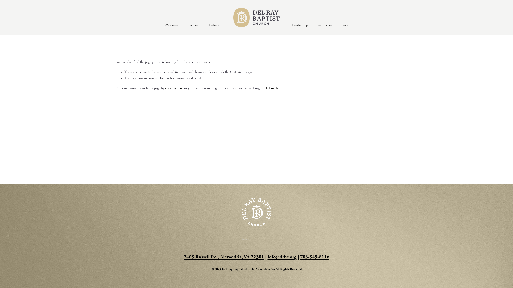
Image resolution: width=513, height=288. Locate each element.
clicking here (174, 88)
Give (345, 25)
